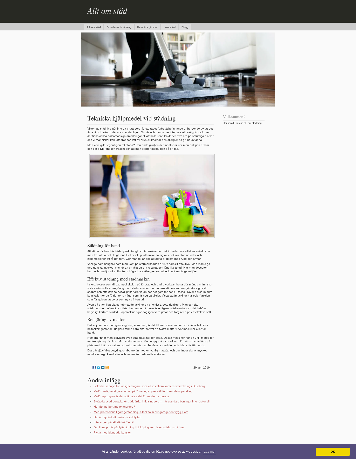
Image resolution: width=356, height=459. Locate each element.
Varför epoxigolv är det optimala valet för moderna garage (131, 396)
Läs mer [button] (209, 451)
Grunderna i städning (119, 27)
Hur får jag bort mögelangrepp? (114, 406)
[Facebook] (94, 367)
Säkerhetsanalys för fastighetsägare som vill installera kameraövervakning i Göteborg (149, 386)
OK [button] (333, 451)
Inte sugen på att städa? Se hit (114, 422)
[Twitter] (98, 367)
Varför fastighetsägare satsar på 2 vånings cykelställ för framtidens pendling (143, 391)
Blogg (185, 27)
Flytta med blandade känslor (112, 432)
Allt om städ (107, 10)
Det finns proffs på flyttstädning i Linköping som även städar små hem (139, 427)
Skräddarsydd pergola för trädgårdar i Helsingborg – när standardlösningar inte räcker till (152, 401)
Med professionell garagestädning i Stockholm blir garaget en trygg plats (141, 412)
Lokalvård (170, 27)
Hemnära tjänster (147, 27)
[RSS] (107, 367)
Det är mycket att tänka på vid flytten (117, 417)
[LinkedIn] (102, 367)
